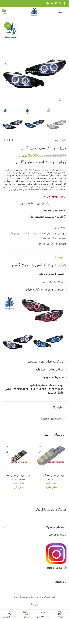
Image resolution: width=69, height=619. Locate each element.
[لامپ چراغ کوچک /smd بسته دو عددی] (18, 457)
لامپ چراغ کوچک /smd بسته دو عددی (18, 477)
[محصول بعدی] (5, 140)
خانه (64, 140)
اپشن (55, 140)
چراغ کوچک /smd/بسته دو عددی (51, 477)
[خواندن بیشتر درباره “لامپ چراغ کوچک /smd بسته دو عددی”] (7, 452)
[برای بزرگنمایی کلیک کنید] (60, 99)
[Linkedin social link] (52, 3)
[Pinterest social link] (56, 3)
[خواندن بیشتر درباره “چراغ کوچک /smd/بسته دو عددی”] (40, 452)
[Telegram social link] (47, 3)
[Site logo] (34, 11)
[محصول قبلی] (13, 140)
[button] (63, 63)
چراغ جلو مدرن (49, 237)
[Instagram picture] (56, 553)
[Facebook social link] (64, 3)
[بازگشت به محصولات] (9, 140)
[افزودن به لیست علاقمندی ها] (40, 446)
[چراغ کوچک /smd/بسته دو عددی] (50, 457)
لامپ (47, 482)
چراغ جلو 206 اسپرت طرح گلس (38, 233)
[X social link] (60, 3)
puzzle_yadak (55, 567)
